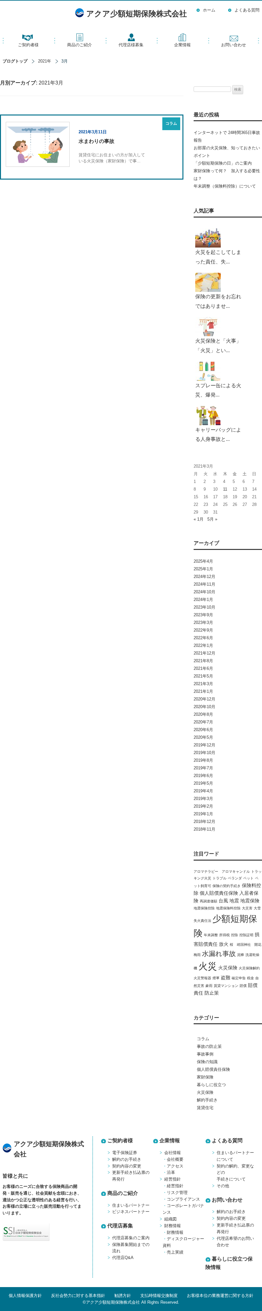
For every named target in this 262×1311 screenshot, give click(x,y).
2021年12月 (204, 653)
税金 (250, 978)
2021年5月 (203, 676)
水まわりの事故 (96, 141)
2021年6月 (203, 668)
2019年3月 (203, 798)
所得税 (224, 935)
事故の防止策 (209, 1046)
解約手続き (207, 1100)
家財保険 (205, 1077)
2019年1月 (203, 813)
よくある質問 (247, 10)
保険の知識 (207, 1061)
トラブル (219, 878)
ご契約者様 (28, 44)
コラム (203, 1038)
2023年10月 (204, 607)
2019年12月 (204, 745)
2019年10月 (204, 752)
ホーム (209, 10)
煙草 (216, 978)
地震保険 (249, 900)
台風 (223, 900)
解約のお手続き (126, 1159)
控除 (234, 935)
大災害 (247, 908)
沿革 (171, 1172)
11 (225, 489)
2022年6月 (203, 637)
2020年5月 (203, 737)
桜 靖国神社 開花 (245, 944)
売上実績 (175, 1252)
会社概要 (175, 1159)
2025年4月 (203, 561)
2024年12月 (204, 576)
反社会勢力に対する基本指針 (78, 1295)
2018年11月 (204, 829)
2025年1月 (203, 569)
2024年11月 (204, 584)
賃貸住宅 (205, 1107)
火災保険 (227, 967)
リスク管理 (177, 1192)
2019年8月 (203, 760)
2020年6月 (203, 729)
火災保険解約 (249, 968)
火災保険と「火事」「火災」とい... (218, 345)
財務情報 (172, 1225)
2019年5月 (203, 783)
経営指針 (172, 1179)
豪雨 (208, 986)
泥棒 (240, 955)
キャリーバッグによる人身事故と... (218, 434)
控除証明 (246, 935)
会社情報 (172, 1152)
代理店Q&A (123, 1257)
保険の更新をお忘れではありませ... (218, 301)
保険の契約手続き (226, 886)
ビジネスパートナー (131, 1211)
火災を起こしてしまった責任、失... (218, 256)
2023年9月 (203, 614)
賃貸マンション (226, 986)
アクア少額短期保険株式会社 (136, 13)
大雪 (257, 908)
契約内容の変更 (126, 1166)
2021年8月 (203, 660)
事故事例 (205, 1054)
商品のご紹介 (79, 44)
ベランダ (235, 878)
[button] (65, 1232)
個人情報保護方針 (25, 1295)
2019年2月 (203, 806)
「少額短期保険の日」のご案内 (223, 163)
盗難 (225, 977)
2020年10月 (204, 706)
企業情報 (182, 44)
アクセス (175, 1166)
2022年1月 (203, 645)
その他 (223, 1185)
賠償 (243, 986)
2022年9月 (203, 630)
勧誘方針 (122, 1295)
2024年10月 (204, 591)
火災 (207, 966)
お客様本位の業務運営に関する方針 (220, 1295)
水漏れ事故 (219, 953)
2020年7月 (203, 722)
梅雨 (197, 955)
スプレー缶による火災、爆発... (218, 390)
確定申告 (239, 978)
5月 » (212, 519)
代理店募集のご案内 (131, 1237)
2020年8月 (203, 714)
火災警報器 (202, 978)
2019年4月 (203, 791)
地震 (234, 900)
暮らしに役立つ (211, 1084)
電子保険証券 (124, 1152)
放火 (223, 944)
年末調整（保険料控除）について (225, 186)
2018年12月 (204, 821)
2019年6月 (203, 775)
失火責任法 (202, 920)
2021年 (44, 61)
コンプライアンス (183, 1199)
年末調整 (211, 935)
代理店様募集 (131, 44)
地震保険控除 (204, 908)
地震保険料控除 (228, 908)
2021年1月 (203, 691)
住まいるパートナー (131, 1205)
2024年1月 (203, 599)
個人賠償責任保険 (219, 893)
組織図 (170, 1219)
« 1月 (199, 519)
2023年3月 (203, 622)
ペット (248, 878)
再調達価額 (208, 901)
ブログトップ (15, 61)
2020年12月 (204, 699)
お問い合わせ (233, 44)
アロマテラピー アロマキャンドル (222, 871)
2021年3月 (203, 683)
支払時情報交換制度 (159, 1295)
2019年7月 (203, 768)
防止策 (211, 993)
